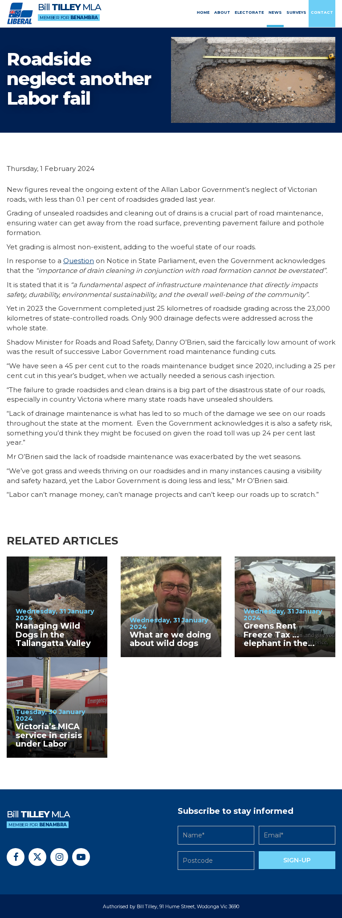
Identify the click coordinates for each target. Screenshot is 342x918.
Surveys (296, 12)
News (275, 12)
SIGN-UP (297, 860)
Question (78, 260)
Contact (322, 12)
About (222, 12)
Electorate (249, 12)
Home (203, 12)
